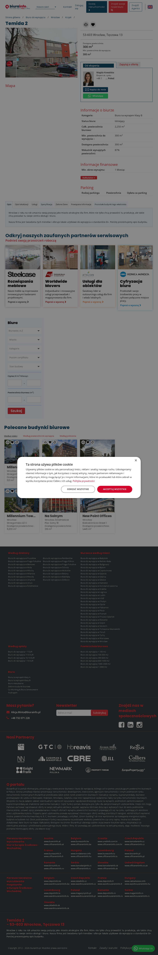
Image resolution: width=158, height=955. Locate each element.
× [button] (136, 460)
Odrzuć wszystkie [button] (78, 489)
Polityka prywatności (84, 480)
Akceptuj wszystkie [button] (114, 489)
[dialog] (79, 477)
